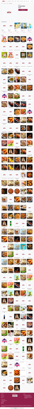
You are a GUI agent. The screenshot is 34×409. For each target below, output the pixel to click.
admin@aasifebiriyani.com (4, 400)
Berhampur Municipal (6, 405)
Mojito (7, 3)
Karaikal (14, 405)
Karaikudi (16, 405)
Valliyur (4, 406)
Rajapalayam (29, 405)
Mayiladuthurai (25, 405)
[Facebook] (1, 403)
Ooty (27, 405)
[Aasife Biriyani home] (3, 1)
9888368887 (3, 401)
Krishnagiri (22, 405)
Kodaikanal (20, 405)
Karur (18, 405)
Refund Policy (2, 397)
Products (5, 3)
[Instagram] (2, 403)
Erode (9, 405)
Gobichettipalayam (12, 405)
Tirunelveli (2, 406)
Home (2, 3)
